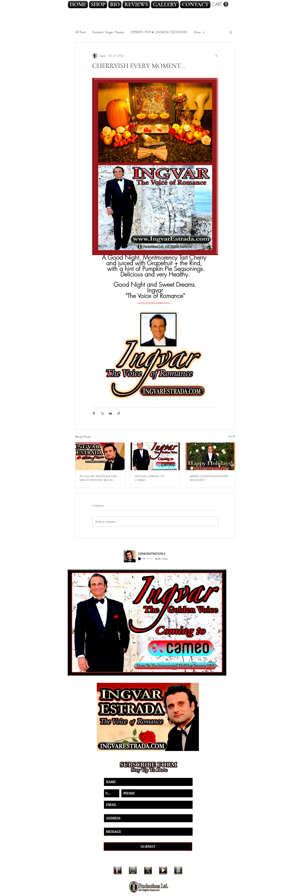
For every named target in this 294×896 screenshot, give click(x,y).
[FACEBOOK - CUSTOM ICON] (117, 870)
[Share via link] (118, 413)
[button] (220, 4)
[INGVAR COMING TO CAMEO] (155, 456)
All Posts (80, 32)
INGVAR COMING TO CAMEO (149, 478)
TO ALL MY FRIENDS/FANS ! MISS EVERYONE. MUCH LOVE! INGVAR (98, 478)
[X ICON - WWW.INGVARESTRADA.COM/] (148, 870)
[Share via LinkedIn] (110, 413)
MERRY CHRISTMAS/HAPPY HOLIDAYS (209, 478)
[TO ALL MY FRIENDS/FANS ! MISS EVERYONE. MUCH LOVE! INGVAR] (100, 456)
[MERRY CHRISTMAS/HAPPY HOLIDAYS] (210, 456)
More (197, 32)
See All (231, 436)
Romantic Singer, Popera (108, 32)
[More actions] (216, 56)
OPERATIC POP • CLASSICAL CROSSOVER (158, 32)
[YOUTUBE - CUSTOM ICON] (163, 870)
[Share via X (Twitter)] (102, 413)
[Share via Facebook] (93, 413)
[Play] (139, 558)
